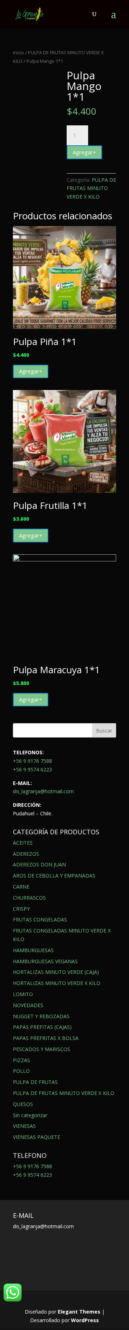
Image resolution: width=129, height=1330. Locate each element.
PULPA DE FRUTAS (35, 1082)
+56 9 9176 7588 (32, 761)
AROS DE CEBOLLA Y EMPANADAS (54, 875)
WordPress (85, 1320)
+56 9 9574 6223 (32, 769)
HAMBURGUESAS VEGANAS (45, 961)
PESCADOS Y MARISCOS (41, 1049)
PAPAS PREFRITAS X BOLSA (45, 1038)
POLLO (21, 1071)
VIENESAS (24, 1125)
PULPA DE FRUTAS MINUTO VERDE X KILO (91, 188)
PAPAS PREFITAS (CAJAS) (42, 1027)
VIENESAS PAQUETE (36, 1137)
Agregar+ (84, 152)
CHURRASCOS (29, 897)
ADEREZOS (26, 853)
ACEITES (23, 842)
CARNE (21, 886)
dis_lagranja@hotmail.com (43, 791)
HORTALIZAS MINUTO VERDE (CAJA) (56, 972)
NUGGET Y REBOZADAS (41, 1016)
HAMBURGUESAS (33, 950)
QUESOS (23, 1104)
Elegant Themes (79, 1311)
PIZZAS (21, 1060)
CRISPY (21, 908)
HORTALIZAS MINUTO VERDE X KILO (56, 983)
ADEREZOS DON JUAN (39, 864)
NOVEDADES (28, 1005)
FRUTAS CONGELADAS (40, 919)
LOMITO (23, 994)
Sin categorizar (30, 1115)
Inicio (18, 52)
